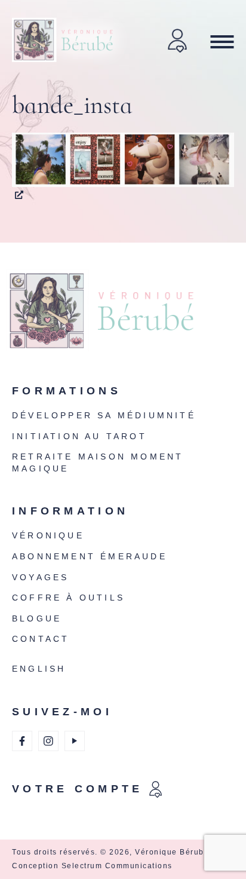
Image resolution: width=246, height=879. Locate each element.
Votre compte (77, 789)
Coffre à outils (68, 597)
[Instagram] (48, 741)
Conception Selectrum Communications (92, 866)
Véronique (48, 535)
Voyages (40, 577)
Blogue (36, 618)
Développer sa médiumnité (104, 415)
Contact (40, 639)
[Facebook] (22, 741)
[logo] (120, 318)
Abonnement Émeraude (89, 556)
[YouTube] (74, 741)
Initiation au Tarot (79, 436)
